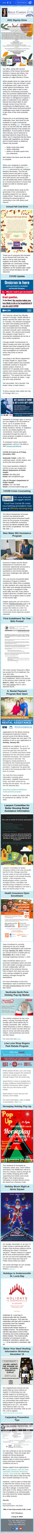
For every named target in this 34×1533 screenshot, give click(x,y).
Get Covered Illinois (13, 986)
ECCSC (6, 1474)
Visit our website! (17, 1524)
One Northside (15, 1474)
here (18, 125)
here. (19, 1039)
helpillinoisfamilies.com (17, 604)
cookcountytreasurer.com (14, 676)
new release (11, 685)
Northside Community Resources (15, 1471)
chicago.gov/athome (13, 446)
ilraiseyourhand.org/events (13, 1413)
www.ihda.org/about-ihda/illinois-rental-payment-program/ (15, 791)
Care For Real (22, 1469)
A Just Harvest (11, 1469)
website (12, 1269)
